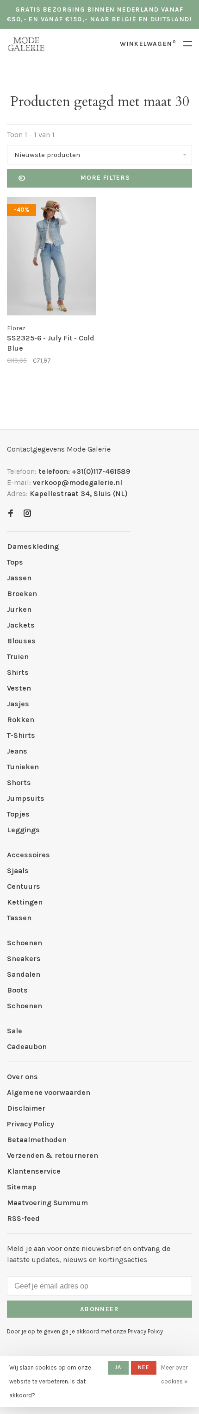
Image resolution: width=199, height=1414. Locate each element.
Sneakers (24, 958)
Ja (118, 1367)
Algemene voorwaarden (48, 1092)
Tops (15, 562)
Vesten (19, 688)
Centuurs (23, 886)
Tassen (19, 917)
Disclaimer (26, 1108)
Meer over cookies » (174, 1374)
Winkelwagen (148, 44)
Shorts (19, 782)
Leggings (23, 829)
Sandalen (23, 974)
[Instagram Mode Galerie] (27, 513)
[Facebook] (10, 513)
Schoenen (24, 942)
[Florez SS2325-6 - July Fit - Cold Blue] (51, 258)
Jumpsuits (25, 798)
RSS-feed (23, 1218)
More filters (106, 178)
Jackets (21, 625)
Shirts (18, 672)
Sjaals (18, 870)
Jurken (19, 609)
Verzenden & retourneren (52, 1155)
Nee (144, 1367)
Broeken (22, 593)
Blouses (21, 640)
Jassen (19, 577)
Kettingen (25, 902)
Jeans (17, 751)
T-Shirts (21, 735)
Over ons (22, 1076)
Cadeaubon (27, 1046)
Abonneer (99, 1309)
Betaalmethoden (37, 1139)
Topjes (18, 814)
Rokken (20, 719)
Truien (18, 656)
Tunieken (23, 766)
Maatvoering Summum (47, 1202)
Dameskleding (33, 546)
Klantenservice (34, 1171)
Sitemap (22, 1186)
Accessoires (28, 854)
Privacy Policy (30, 1123)
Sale (14, 1030)
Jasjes (18, 703)
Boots (17, 990)
